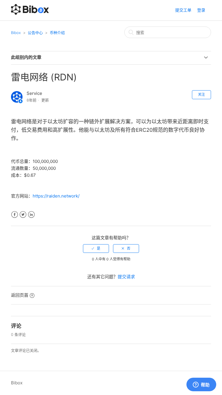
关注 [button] (201, 94)
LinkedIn (31, 214)
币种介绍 (57, 32)
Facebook (14, 214)
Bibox (16, 32)
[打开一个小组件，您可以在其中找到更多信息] (201, 385)
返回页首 (19, 295)
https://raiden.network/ (56, 196)
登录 (201, 9)
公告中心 (35, 32)
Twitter (23, 214)
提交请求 (126, 276)
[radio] (96, 248)
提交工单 (183, 9)
